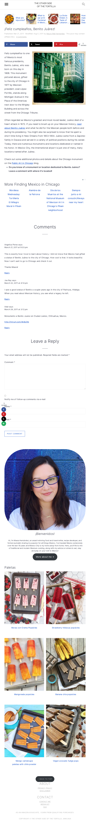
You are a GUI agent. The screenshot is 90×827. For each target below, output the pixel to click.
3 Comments (21, 37)
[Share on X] (3, 419)
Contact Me (45, 802)
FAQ (45, 807)
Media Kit (45, 804)
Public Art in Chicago (22, 163)
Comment (9, 362)
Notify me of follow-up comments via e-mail (24, 399)
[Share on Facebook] (3, 409)
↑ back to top (45, 779)
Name (7, 406)
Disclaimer (45, 791)
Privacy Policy (45, 788)
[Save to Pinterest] (3, 414)
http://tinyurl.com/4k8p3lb (16, 322)
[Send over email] (3, 423)
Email (7, 419)
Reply (7, 273)
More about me (44, 556)
